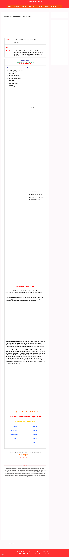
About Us (47, 553)
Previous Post (10, 543)
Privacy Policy (22, 553)
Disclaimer (41, 553)
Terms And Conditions (32, 553)
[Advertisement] (25, 28)
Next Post (41, 543)
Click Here (35, 426)
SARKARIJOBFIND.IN (35, 2)
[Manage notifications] (2, 555)
